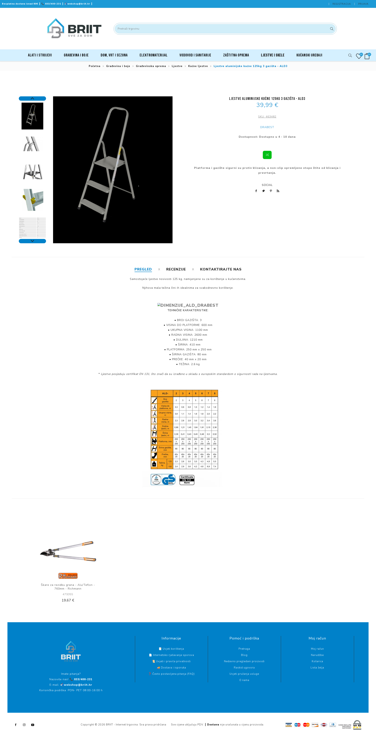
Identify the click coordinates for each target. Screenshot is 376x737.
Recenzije (176, 269)
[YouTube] (33, 725)
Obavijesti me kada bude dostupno (267, 141)
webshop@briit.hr (77, 3)
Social (267, 185)
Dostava (213, 724)
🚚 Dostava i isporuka (171, 667)
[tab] (143, 269)
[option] (32, 116)
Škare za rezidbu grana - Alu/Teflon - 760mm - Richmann (68, 587)
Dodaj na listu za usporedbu (267, 155)
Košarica (317, 661)
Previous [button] (32, 98)
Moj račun (317, 649)
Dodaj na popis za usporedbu (64, 551)
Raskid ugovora (244, 667)
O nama (244, 680)
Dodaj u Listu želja (72, 551)
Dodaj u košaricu (80, 551)
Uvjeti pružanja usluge (244, 674)
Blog (244, 655)
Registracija (342, 3)
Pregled (143, 269)
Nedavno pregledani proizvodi (244, 661)
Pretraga (331, 29)
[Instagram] (24, 725)
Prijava (363, 3)
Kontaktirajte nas (221, 269)
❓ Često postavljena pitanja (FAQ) (171, 674)
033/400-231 (51, 3)
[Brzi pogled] (56, 551)
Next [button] (32, 241)
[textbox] (225, 29)
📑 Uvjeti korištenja (171, 649)
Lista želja (317, 667)
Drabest (267, 127)
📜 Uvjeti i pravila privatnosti (171, 661)
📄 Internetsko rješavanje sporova (171, 655)
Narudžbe (317, 655)
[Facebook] (16, 725)
